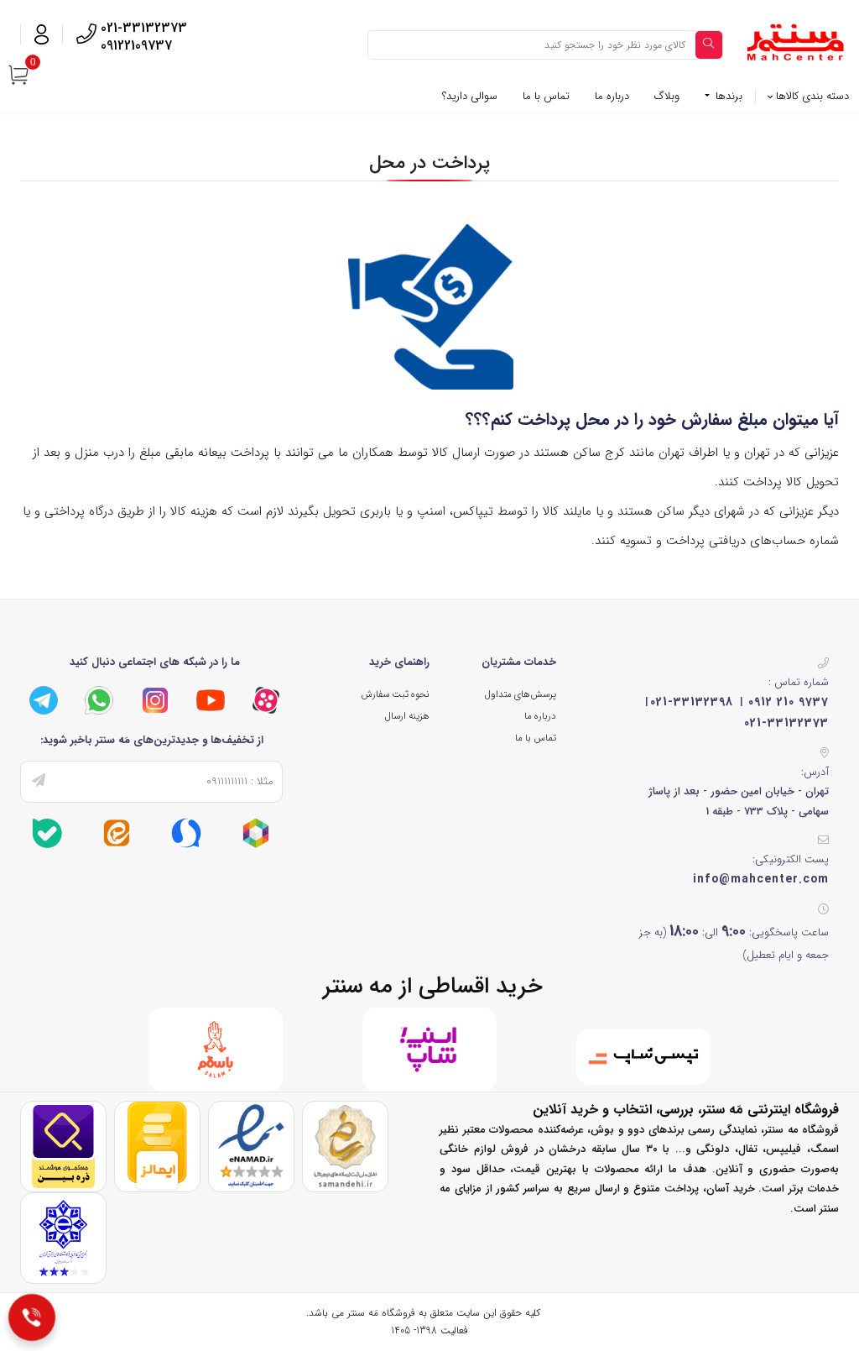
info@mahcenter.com (761, 879)
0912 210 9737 (788, 702)
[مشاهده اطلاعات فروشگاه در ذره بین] (63, 1146)
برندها (727, 96)
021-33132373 (786, 723)
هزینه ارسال (407, 716)
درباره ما (612, 96)
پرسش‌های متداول (520, 694)
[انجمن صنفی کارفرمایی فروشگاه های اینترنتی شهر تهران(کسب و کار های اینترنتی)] (63, 1237)
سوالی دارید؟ (469, 96)
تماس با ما (546, 96)
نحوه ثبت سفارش (395, 694)
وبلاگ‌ (666, 96)
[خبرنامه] (38, 782)
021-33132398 (691, 702)
